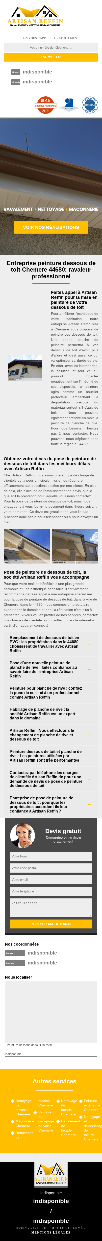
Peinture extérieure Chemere (91, 1105)
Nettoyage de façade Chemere (68, 1107)
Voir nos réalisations (51, 227)
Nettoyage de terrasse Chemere (23, 1107)
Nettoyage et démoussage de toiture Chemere (91, 1128)
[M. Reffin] (35, 16)
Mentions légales (51, 1232)
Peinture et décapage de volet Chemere (45, 1121)
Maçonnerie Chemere (23, 1123)
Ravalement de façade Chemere (68, 1128)
